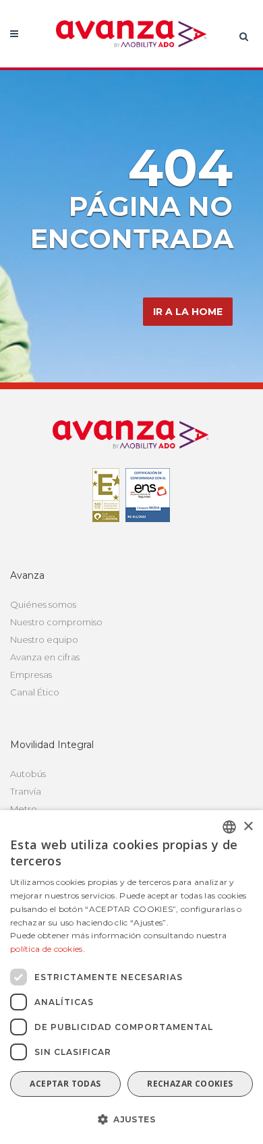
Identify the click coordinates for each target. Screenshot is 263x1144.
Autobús (28, 773)
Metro (23, 808)
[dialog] (131, 977)
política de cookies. (47, 949)
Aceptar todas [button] (65, 1083)
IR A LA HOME (188, 312)
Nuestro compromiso (56, 622)
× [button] (248, 827)
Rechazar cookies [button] (190, 1083)
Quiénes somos (43, 604)
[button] (131, 1119)
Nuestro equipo (44, 639)
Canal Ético (34, 692)
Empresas (31, 674)
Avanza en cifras (45, 657)
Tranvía (25, 791)
